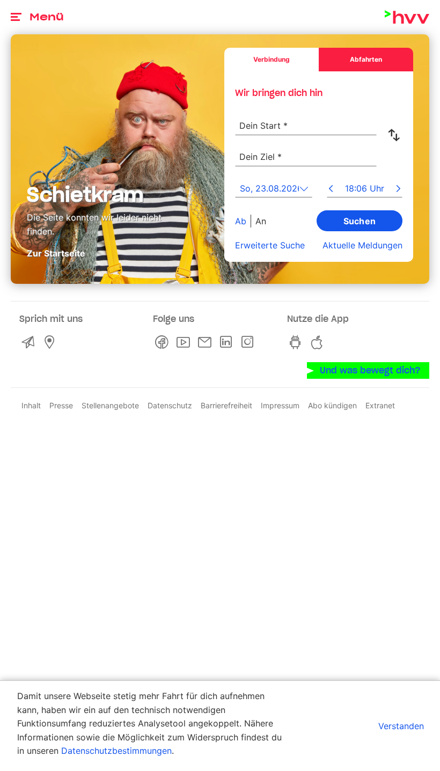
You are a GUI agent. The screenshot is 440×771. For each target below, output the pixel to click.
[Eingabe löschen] (368, 118)
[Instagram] (249, 342)
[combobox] (306, 119)
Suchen (359, 220)
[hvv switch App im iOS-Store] (319, 342)
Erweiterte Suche (270, 245)
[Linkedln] (228, 342)
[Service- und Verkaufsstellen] (51, 342)
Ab (240, 220)
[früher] (331, 189)
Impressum (280, 405)
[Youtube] (185, 342)
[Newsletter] (206, 342)
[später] (398, 189)
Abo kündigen (332, 405)
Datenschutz (170, 405)
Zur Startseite (56, 253)
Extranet (380, 405)
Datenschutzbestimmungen (116, 750)
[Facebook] (163, 342)
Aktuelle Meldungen (362, 245)
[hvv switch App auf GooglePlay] (298, 342)
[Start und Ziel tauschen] (396, 135)
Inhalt (31, 405)
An (260, 220)
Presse (61, 405)
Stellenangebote (110, 405)
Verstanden (401, 726)
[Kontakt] (30, 342)
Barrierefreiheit (226, 405)
